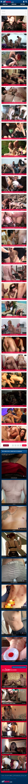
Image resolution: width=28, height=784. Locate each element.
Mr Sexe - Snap (23, 775)
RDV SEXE (23, 4)
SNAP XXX (5, 4)
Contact (2, 775)
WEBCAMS (13, 4)
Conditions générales (16, 775)
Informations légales (8, 775)
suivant (24, 445)
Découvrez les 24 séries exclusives (19, 667)
